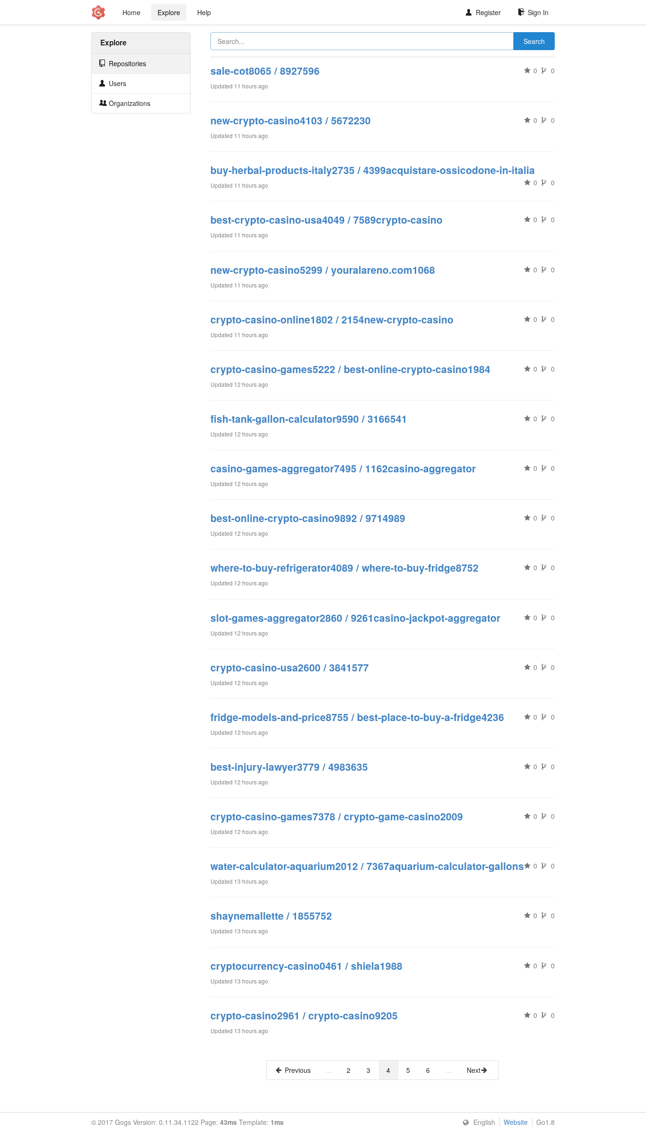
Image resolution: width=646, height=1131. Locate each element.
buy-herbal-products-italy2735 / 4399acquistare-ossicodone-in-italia (372, 170)
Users (116, 83)
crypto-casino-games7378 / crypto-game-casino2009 (336, 816)
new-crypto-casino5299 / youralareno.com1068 (322, 269)
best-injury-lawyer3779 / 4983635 (289, 766)
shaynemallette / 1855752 (271, 915)
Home (131, 12)
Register (488, 12)
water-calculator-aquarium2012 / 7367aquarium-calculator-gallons (367, 866)
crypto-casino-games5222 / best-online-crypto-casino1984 (350, 369)
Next (473, 1070)
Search (534, 41)
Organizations (128, 103)
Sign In (538, 12)
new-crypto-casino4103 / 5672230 (290, 120)
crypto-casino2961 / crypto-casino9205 (304, 1015)
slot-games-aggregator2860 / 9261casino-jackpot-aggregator (355, 617)
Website (516, 1122)
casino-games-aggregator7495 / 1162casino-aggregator (343, 468)
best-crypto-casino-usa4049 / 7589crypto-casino (326, 219)
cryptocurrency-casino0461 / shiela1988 (306, 965)
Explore (168, 12)
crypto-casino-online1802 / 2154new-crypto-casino (332, 319)
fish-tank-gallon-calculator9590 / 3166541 (308, 418)
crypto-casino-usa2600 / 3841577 (289, 667)
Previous (298, 1070)
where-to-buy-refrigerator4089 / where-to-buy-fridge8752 (344, 567)
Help (204, 12)
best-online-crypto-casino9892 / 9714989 (307, 518)
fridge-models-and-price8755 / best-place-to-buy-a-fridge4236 (357, 717)
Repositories (126, 63)
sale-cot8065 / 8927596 (265, 70)
